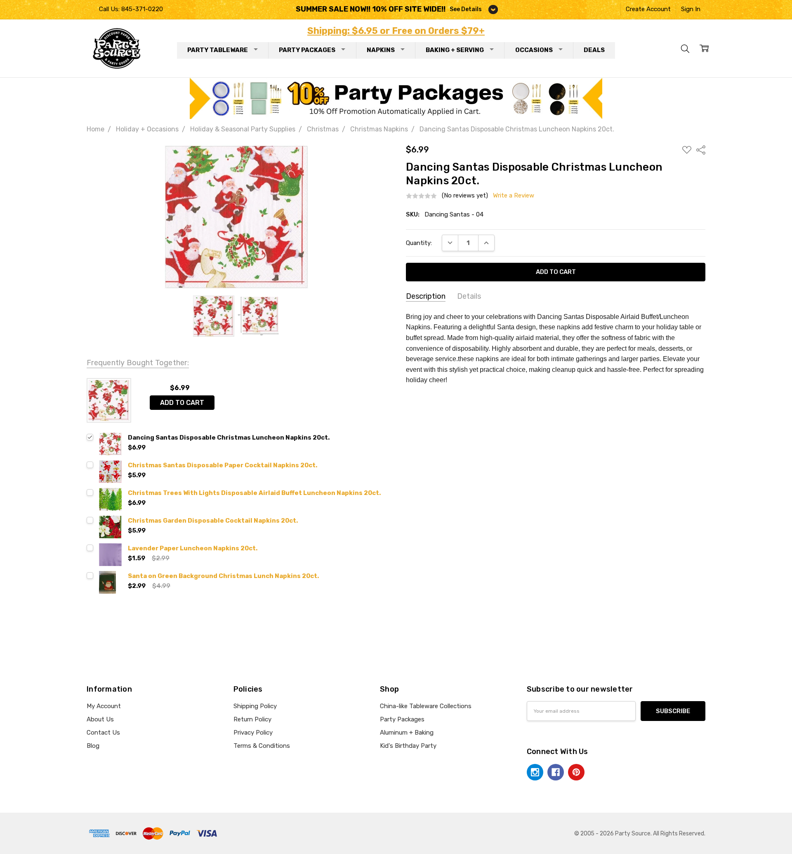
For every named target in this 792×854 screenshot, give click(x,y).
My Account (104, 706)
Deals (594, 50)
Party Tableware (217, 50)
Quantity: (419, 243)
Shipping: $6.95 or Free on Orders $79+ (396, 30)
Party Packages (307, 50)
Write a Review (513, 195)
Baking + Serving (455, 50)
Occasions (534, 50)
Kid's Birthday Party (408, 745)
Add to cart (182, 403)
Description (426, 296)
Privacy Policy (253, 732)
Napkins (381, 50)
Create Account (648, 9)
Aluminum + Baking (407, 732)
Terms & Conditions (261, 745)
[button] (396, 98)
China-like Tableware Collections (425, 706)
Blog (93, 745)
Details (469, 296)
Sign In (690, 9)
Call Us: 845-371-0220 (131, 9)
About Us (100, 719)
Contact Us (103, 732)
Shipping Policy (255, 706)
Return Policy (252, 719)
